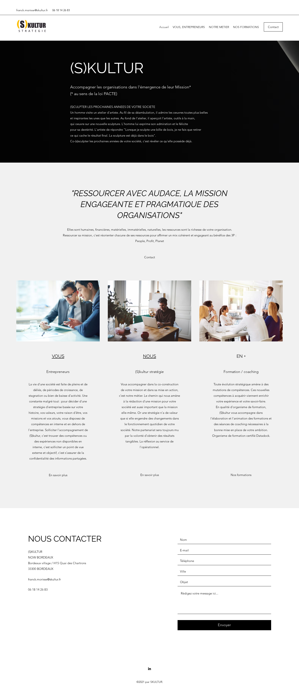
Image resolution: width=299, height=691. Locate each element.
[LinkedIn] (149, 669)
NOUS (149, 356)
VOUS (58, 356)
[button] (149, 257)
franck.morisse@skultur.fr (32, 10)
